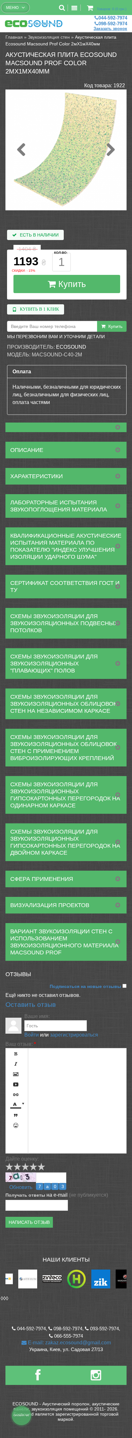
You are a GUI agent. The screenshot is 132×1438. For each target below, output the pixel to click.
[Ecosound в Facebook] (37, 1377)
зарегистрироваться (74, 1035)
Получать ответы (25, 1195)
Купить (71, 284)
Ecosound (71, 347)
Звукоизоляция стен (49, 37)
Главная (14, 37)
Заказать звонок (110, 28)
